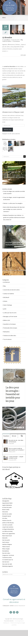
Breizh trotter (5, 509)
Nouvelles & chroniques (9, 324)
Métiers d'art (6, 320)
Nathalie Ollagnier (7, 544)
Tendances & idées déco (9, 335)
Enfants (5, 301)
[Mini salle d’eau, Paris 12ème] (16, 143)
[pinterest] (17, 612)
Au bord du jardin (7, 507)
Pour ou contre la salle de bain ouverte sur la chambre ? (16, 449)
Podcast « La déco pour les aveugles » (13, 203)
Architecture (6, 282)
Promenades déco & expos (10, 328)
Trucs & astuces (7, 339)
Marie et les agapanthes (8, 533)
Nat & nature (5, 542)
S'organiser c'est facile (8, 555)
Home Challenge (7, 305)
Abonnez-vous (7, 129)
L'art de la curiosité (7, 525)
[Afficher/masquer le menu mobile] (25, 1)
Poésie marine (6, 546)
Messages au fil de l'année (10, 316)
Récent (14, 436)
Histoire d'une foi (6, 520)
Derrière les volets (7, 514)
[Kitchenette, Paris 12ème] (22, 143)
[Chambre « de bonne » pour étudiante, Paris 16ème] (5, 143)
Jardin (4, 309)
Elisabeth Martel (6, 516)
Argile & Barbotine (7, 505)
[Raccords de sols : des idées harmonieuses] (6, 440)
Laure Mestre (7, 39)
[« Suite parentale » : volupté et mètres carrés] (6, 457)
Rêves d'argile (6, 549)
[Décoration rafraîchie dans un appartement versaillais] (10, 143)
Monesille (4, 538)
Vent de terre (5, 562)
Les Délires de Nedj (7, 531)
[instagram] (14, 612)
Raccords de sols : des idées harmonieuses (16, 441)
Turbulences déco (7, 557)
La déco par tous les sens (9, 312)
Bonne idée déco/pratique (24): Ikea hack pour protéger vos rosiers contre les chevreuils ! (13, 209)
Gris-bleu (4, 518)
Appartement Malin (7, 503)
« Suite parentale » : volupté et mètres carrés (16, 457)
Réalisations (6, 331)
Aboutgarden (5, 501)
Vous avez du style (7, 564)
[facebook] (10, 612)
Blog (22, 39)
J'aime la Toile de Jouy (8, 522)
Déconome (5, 512)
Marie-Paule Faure (7, 535)
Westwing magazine (7, 566)
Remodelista (5, 551)
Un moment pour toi (7, 559)
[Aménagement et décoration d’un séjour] (5, 149)
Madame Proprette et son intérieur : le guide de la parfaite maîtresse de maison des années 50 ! (14, 217)
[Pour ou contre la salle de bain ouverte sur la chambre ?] (6, 449)
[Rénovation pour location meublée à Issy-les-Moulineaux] (10, 149)
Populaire (6, 436)
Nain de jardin (6, 540)
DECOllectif (6, 297)
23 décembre (7, 37)
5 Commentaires (16, 41)
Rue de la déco (6, 553)
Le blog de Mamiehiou (8, 529)
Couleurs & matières (6, 41)
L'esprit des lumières (7, 527)
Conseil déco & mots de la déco (11, 290)
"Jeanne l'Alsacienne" (19, 605)
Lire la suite (23, 55)
